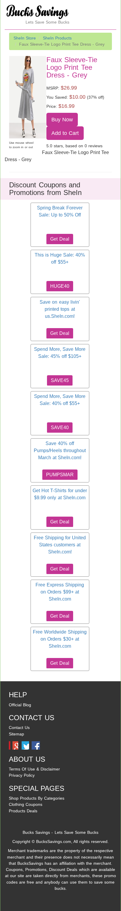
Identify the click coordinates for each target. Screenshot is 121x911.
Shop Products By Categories (36, 798)
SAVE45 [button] (60, 380)
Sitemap (16, 734)
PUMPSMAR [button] (60, 474)
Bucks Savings (36, 832)
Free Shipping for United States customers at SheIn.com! (60, 545)
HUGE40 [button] (59, 286)
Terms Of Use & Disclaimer (34, 769)
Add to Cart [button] (65, 133)
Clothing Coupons (25, 804)
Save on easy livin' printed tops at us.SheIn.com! (60, 309)
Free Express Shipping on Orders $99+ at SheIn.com (60, 592)
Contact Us (19, 727)
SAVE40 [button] (60, 427)
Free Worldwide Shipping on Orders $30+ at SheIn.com (60, 639)
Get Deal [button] (59, 239)
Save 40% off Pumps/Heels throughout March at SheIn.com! (60, 450)
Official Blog (20, 704)
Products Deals (23, 811)
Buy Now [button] (62, 120)
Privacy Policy (22, 775)
